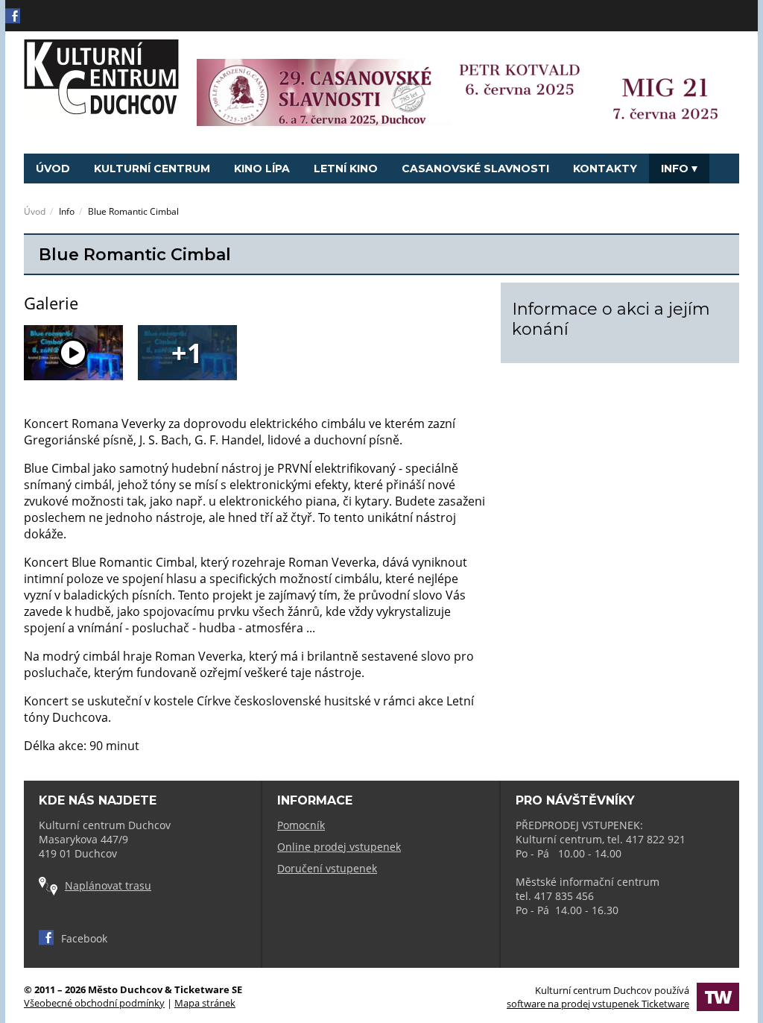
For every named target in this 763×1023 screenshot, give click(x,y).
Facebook (84, 938)
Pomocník (301, 825)
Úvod (53, 168)
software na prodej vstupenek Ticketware (598, 1003)
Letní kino (346, 168)
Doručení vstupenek (327, 868)
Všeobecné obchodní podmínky (94, 1003)
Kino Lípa (262, 168)
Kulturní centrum (152, 168)
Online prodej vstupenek (339, 847)
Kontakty (605, 168)
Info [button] (674, 168)
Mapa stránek (204, 1003)
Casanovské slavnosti (475, 168)
